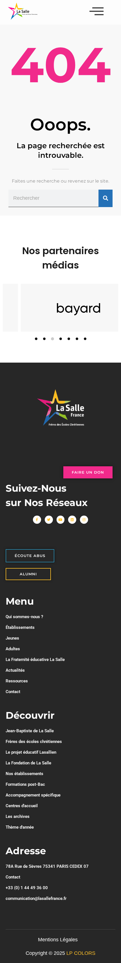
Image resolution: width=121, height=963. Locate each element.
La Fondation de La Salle (28, 762)
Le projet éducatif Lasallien (31, 752)
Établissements (20, 627)
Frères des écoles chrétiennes (34, 741)
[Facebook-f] (37, 520)
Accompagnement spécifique (33, 795)
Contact (13, 691)
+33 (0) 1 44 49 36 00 (27, 887)
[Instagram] (84, 520)
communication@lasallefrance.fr (36, 898)
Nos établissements (24, 773)
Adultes (13, 648)
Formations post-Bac (25, 784)
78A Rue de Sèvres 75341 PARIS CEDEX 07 (47, 866)
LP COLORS (80, 953)
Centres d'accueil (22, 805)
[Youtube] (61, 520)
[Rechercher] (105, 198)
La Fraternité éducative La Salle (35, 659)
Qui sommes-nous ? (24, 616)
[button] (36, 339)
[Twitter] (49, 520)
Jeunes (12, 638)
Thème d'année (20, 827)
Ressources (17, 681)
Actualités (15, 670)
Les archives (18, 816)
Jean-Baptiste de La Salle (30, 730)
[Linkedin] (72, 520)
